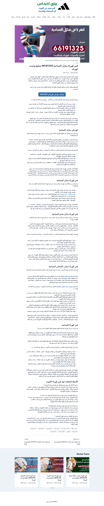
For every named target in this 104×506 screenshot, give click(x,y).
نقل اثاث (18, 17)
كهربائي (70, 305)
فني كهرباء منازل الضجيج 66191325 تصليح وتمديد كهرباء (27, 478)
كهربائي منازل (64, 363)
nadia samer (73, 72)
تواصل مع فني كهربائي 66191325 (52, 94)
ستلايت (53, 17)
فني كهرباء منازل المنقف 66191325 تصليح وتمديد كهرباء (37, 442)
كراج (28, 17)
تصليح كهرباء (41, 428)
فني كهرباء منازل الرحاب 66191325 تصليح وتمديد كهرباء (67, 442)
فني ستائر (39, 311)
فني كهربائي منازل (65, 255)
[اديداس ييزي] (52, 7)
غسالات (38, 17)
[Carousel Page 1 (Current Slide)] (53, 488)
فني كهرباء (74, 431)
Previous (16, 472)
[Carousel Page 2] (51, 488)
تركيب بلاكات (71, 194)
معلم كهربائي (53, 431)
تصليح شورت (49, 428)
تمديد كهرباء (33, 428)
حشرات (59, 17)
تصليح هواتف (87, 17)
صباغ (49, 17)
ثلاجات (68, 17)
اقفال (93, 17)
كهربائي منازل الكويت (66, 286)
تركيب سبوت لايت (65, 428)
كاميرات (33, 17)
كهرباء (23, 17)
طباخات (44, 17)
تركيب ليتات (64, 194)
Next (88, 472)
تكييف (73, 17)
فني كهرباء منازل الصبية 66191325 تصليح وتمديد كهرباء (53, 478)
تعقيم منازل (79, 17)
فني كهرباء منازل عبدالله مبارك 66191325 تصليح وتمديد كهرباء (78, 478)
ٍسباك (12, 17)
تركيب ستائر (57, 311)
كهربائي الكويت (68, 276)
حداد (64, 17)
